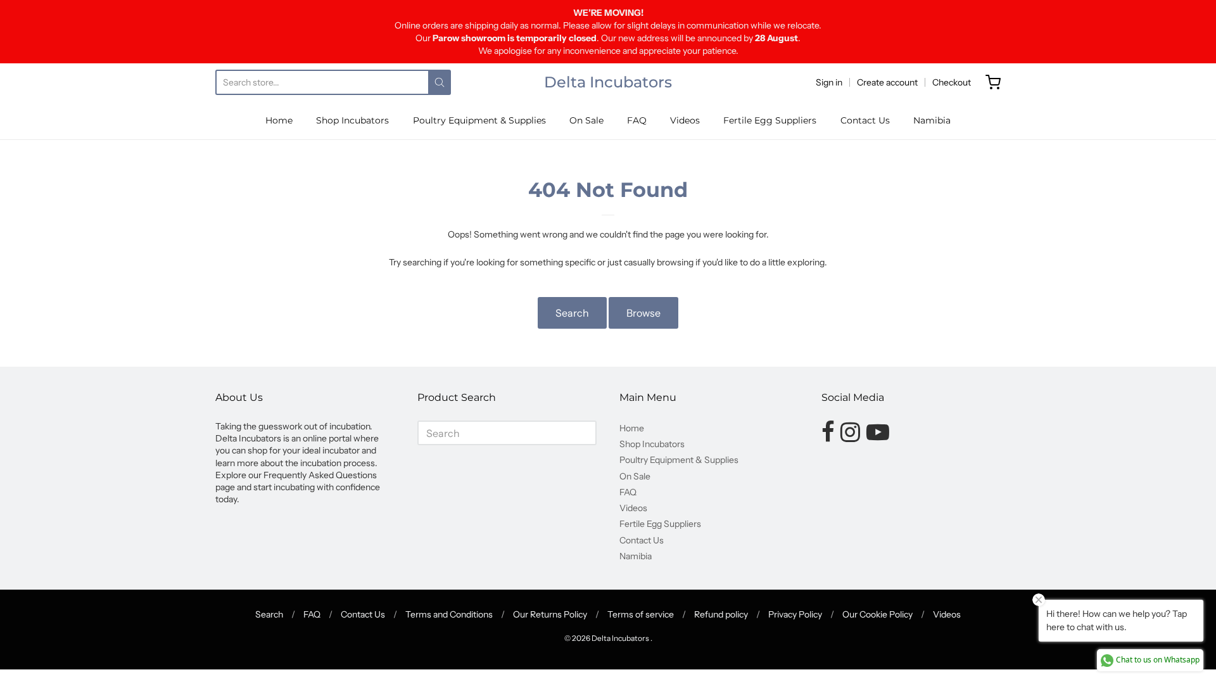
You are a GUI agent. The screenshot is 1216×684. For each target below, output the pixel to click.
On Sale (586, 120)
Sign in (829, 82)
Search (572, 313)
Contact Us (865, 120)
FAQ (637, 120)
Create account (887, 82)
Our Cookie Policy (877, 614)
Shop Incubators (352, 120)
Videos (685, 120)
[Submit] (439, 82)
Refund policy (721, 614)
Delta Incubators (608, 82)
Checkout (951, 82)
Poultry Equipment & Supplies (479, 120)
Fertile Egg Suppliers (769, 120)
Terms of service (640, 614)
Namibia (932, 120)
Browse (643, 313)
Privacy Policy (795, 614)
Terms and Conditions (449, 614)
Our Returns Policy (550, 614)
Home (279, 120)
